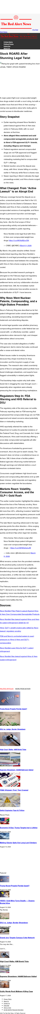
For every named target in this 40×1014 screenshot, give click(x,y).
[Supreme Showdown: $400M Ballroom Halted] (10, 766)
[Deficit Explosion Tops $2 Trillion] (10, 806)
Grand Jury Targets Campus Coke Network (17, 937)
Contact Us (7, 1003)
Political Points (8, 44)
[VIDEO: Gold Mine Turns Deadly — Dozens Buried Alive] (4, 897)
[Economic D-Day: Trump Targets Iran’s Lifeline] (4, 824)
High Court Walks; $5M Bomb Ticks (13, 749)
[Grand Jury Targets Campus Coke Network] (4, 933)
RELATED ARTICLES (6, 689)
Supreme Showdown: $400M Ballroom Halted (16, 770)
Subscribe (7, 46)
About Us (7, 48)
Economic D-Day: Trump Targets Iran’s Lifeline (18, 827)
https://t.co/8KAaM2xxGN (19, 240)
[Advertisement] (14, 81)
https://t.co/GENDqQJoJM (20, 548)
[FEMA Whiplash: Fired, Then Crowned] (10, 786)
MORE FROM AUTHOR (22, 689)
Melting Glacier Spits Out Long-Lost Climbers (18, 842)
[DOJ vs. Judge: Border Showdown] (10, 725)
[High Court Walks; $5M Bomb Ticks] (10, 745)
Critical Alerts (8, 42)
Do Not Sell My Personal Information (13, 1010)
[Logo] (9, 38)
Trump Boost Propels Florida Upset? (13, 709)
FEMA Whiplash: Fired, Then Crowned (14, 790)
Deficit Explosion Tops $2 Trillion (12, 810)
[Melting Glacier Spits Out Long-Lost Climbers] (4, 839)
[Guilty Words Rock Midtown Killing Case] (4, 987)
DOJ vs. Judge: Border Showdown (12, 729)
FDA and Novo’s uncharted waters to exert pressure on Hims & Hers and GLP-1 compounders (17, 639)
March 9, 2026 (26, 245)
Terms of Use (7, 1008)
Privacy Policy (8, 999)
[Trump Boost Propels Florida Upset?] (10, 705)
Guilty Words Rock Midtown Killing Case (16, 991)
